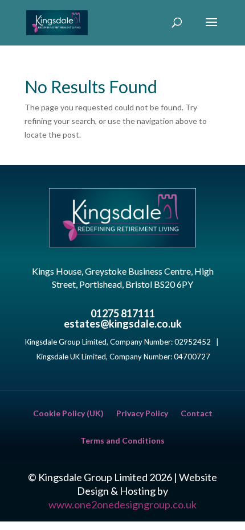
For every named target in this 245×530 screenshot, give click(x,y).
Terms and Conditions (122, 441)
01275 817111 (123, 313)
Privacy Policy (142, 413)
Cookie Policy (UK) (68, 413)
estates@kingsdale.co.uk (123, 323)
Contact (197, 413)
